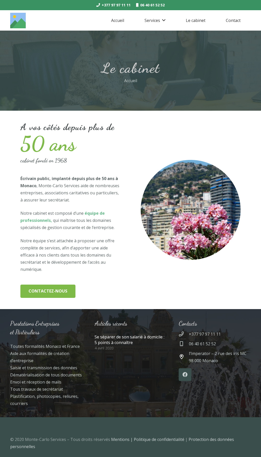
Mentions (120, 439)
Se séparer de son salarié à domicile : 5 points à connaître (129, 339)
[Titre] (18, 20)
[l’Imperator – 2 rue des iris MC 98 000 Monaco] (184, 357)
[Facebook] (185, 374)
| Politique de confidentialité (157, 439)
